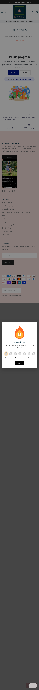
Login (19, 363)
